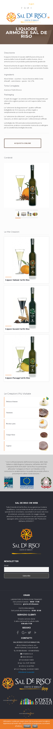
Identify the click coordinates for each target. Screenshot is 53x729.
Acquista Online (22, 143)
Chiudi (27, 726)
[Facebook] (21, 8)
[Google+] (25, 8)
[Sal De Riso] (26, 17)
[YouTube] (31, 8)
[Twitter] (28, 8)
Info (35, 726)
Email (6, 565)
